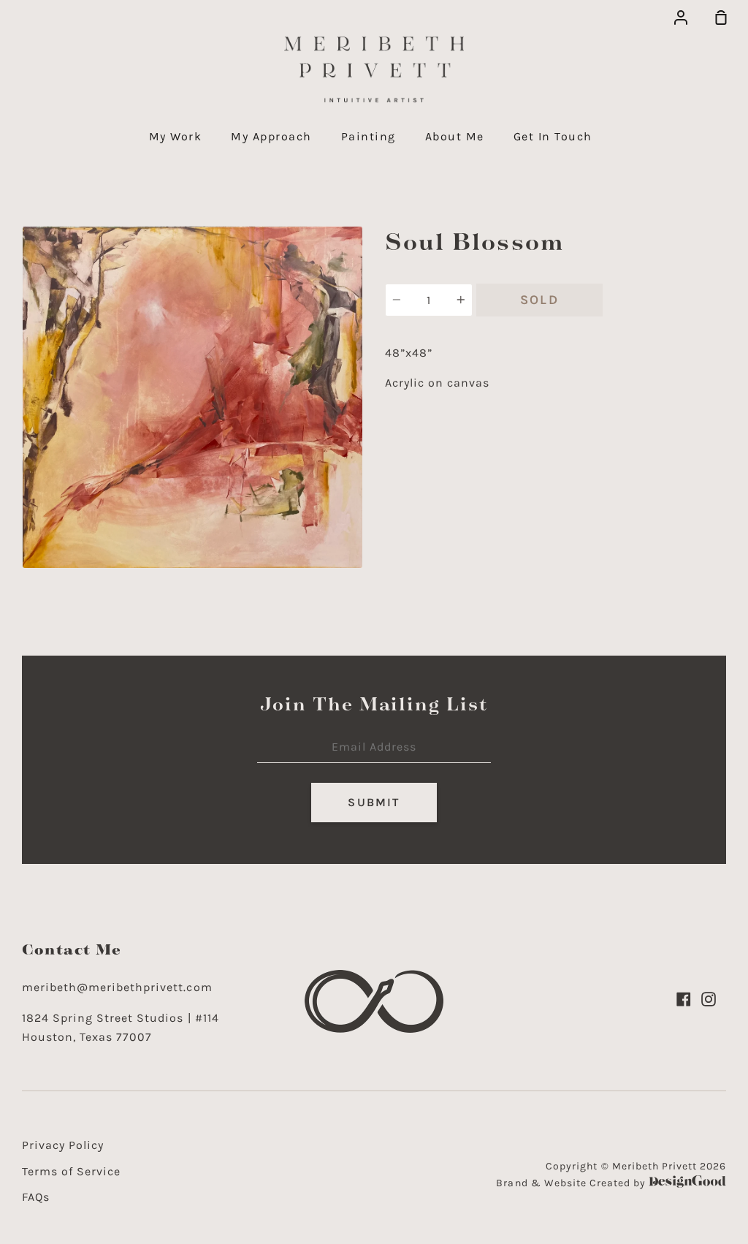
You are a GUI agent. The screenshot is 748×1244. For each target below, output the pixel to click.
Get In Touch (553, 136)
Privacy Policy (63, 1145)
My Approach (271, 136)
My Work (175, 136)
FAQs (36, 1197)
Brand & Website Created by (572, 1183)
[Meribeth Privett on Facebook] (683, 999)
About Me (454, 136)
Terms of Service (71, 1171)
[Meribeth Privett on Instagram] (708, 999)
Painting (368, 136)
